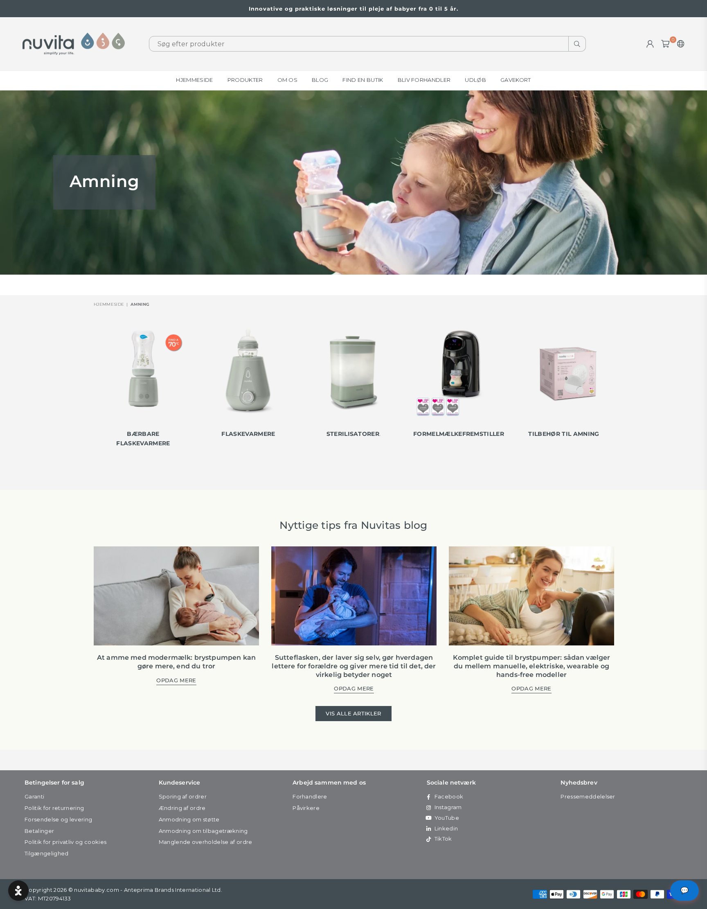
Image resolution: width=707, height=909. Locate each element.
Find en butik (362, 80)
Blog (320, 80)
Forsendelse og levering (58, 819)
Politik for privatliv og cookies (65, 842)
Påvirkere (306, 808)
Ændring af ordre (182, 808)
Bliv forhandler (424, 80)
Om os (287, 80)
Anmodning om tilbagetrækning (203, 831)
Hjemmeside (194, 80)
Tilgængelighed (46, 853)
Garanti (34, 796)
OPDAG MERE (176, 680)
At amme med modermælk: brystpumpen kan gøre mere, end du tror (176, 662)
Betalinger (39, 831)
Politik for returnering (54, 808)
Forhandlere (310, 796)
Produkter (245, 80)
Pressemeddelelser (588, 796)
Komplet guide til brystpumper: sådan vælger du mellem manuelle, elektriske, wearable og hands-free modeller (531, 666)
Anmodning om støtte (189, 819)
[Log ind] (650, 44)
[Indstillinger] (678, 44)
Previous (86, 393)
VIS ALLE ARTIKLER (353, 713)
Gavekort (515, 80)
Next (622, 393)
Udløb (475, 80)
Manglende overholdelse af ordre (205, 842)
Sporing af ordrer (183, 796)
